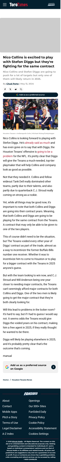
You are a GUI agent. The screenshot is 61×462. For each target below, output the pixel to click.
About (5, 400)
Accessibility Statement (43, 428)
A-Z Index (8, 433)
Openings (34, 400)
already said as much (37, 142)
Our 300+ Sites (37, 406)
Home (6, 380)
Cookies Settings (39, 433)
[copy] (21, 89)
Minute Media (17, 441)
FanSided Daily (37, 411)
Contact (7, 406)
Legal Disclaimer (12, 428)
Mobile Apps (9, 411)
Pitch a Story (9, 417)
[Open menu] (5, 4)
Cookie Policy (36, 422)
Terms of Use (10, 422)
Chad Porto (12, 83)
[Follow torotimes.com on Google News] (53, 367)
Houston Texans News (22, 380)
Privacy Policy (37, 417)
